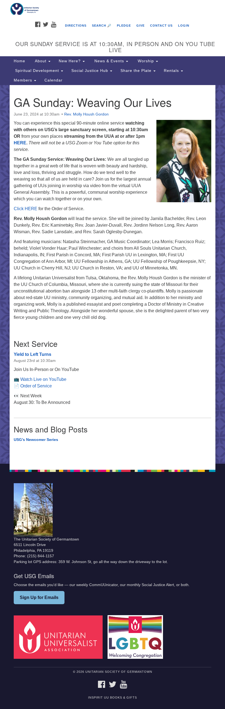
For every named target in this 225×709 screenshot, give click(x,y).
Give (140, 25)
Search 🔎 (101, 25)
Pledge (124, 25)
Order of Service (36, 386)
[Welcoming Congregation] (137, 637)
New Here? (70, 61)
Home (19, 61)
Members (23, 80)
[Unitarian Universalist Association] (60, 637)
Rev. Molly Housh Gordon (86, 114)
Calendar (53, 80)
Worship (145, 61)
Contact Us (161, 25)
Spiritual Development (37, 70)
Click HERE (25, 208)
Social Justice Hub (90, 70)
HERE (20, 142)
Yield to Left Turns (32, 354)
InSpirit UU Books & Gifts (112, 697)
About (40, 61)
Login (183, 25)
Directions (75, 25)
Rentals (172, 70)
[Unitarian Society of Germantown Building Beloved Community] (112, 9)
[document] (112, 274)
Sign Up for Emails (39, 597)
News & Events (109, 61)
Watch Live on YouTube (43, 379)
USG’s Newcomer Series (36, 439)
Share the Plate (136, 70)
